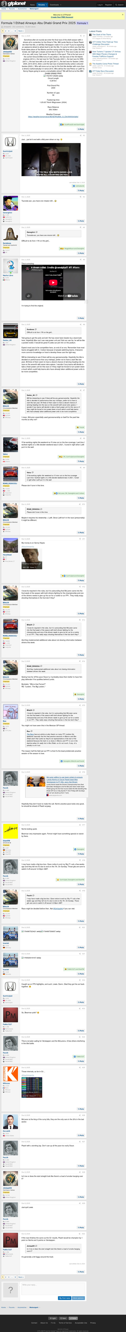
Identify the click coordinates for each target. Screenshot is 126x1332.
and (74, 124)
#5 (84, 259)
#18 (83, 860)
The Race (30, 734)
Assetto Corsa (97, 68)
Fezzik (29, 895)
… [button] (12, 31)
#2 (84, 135)
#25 (83, 1067)
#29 (83, 1203)
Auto (74, 1318)
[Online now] (10, 273)
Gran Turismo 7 (97, 48)
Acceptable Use (81, 1323)
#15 (83, 705)
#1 (84, 36)
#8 (84, 438)
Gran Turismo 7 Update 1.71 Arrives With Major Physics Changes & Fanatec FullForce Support (106, 54)
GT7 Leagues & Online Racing (101, 38)
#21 (83, 954)
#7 (84, 390)
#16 (83, 772)
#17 (83, 825)
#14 (83, 661)
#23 (83, 1008)
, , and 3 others (71, 493)
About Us (44, 1323)
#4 (84, 227)
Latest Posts (95, 31)
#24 (83, 1037)
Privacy (93, 1323)
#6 (84, 324)
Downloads (54, 5)
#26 (83, 1115)
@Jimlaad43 (58, 908)
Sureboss (30, 329)
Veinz (29, 472)
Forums (41, 5)
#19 (83, 891)
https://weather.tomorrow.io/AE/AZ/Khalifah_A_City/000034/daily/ (53, 116)
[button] (46, 5)
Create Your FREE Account (62, 17)
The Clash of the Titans (101, 34)
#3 (84, 197)
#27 (83, 1142)
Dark (64, 1318)
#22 (83, 980)
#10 (83, 504)
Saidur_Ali (31, 395)
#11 (83, 539)
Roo (28, 731)
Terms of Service (65, 1323)
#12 (83, 587)
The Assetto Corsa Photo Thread (105, 64)
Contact (34, 1323)
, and (73, 457)
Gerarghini (31, 232)
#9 (84, 467)
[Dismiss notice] (122, 15)
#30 (83, 1234)
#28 (83, 1172)
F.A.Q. (53, 1323)
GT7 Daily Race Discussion (103, 71)
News (32, 5)
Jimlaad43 (7, 27)
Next (20, 31)
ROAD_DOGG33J (33, 509)
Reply (82, 129)
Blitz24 (29, 625)
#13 (83, 620)
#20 (83, 927)
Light (54, 1318)
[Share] (80, 36)
